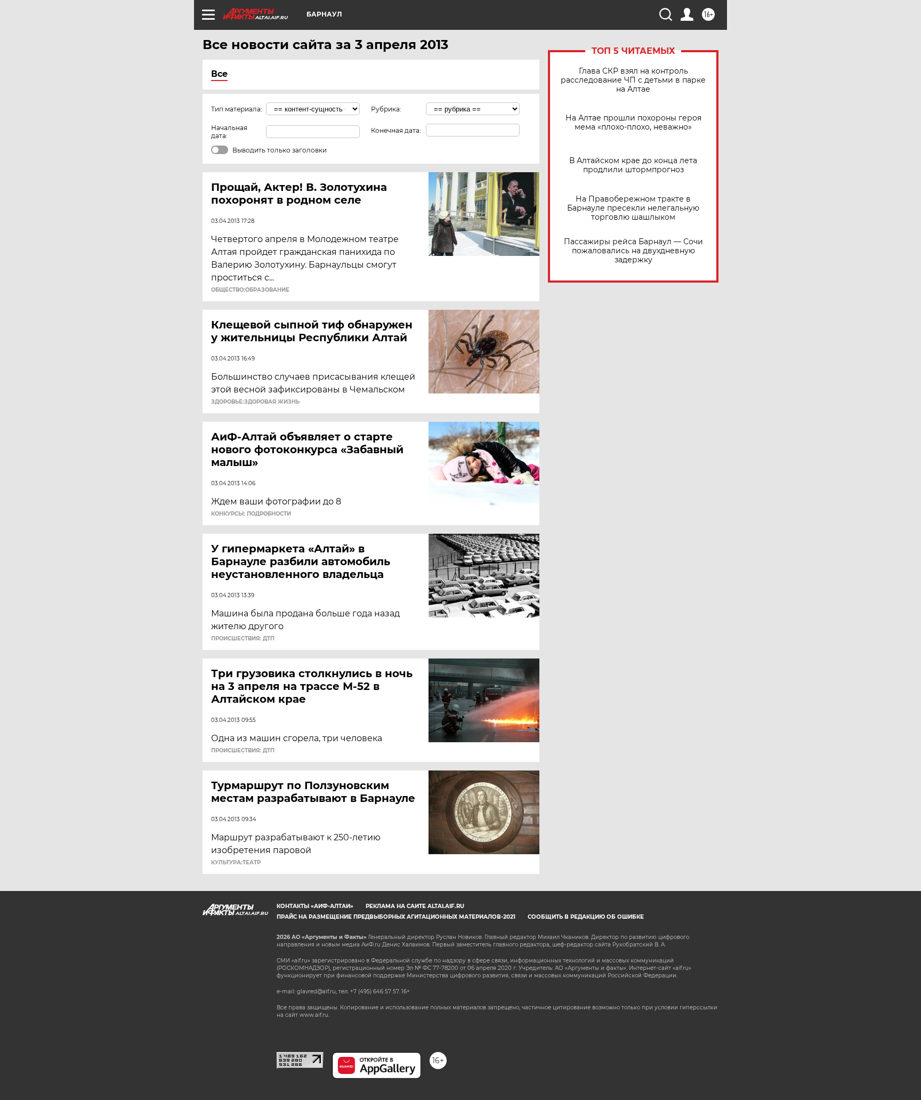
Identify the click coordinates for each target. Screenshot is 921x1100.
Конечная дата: (396, 130)
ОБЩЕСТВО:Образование (250, 290)
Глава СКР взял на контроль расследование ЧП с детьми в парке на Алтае (633, 80)
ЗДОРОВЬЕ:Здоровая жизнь (255, 402)
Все (219, 74)
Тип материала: (236, 109)
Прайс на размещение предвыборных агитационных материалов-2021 (396, 916)
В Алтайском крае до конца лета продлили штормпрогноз (633, 165)
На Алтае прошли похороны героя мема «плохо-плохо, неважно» (633, 123)
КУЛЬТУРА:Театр (236, 862)
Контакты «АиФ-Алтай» (315, 906)
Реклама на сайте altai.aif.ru (415, 906)
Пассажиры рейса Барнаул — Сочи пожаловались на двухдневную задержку (633, 250)
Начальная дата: (229, 132)
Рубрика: (386, 109)
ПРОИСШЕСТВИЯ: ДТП (242, 638)
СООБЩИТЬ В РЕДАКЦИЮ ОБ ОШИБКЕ (586, 916)
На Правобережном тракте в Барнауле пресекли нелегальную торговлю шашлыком (633, 208)
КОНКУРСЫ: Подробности (251, 514)
